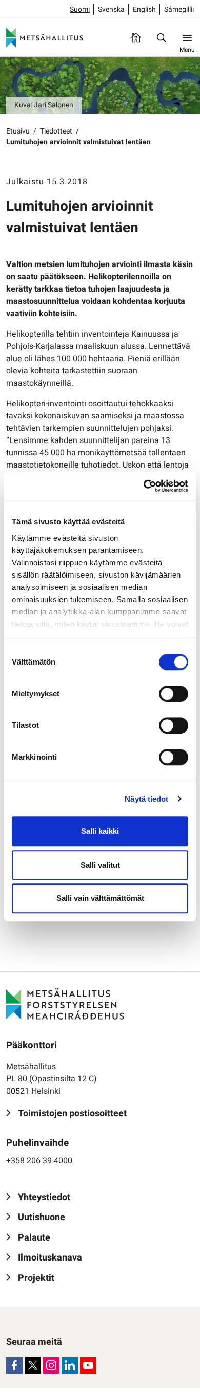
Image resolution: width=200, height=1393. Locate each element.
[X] (33, 1365)
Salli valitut (100, 864)
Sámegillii (179, 9)
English (144, 9)
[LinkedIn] (70, 1365)
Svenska (111, 9)
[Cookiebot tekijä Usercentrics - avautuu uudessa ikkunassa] (143, 486)
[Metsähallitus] (44, 38)
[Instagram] (51, 1365)
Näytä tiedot (146, 798)
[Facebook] (14, 1365)
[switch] (173, 694)
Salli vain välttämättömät (100, 898)
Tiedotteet (56, 131)
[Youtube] (88, 1365)
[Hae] (161, 37)
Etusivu (18, 131)
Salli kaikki (100, 831)
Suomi (80, 9)
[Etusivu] (136, 37)
